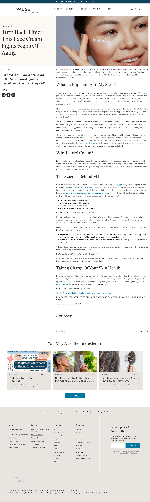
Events (56, 446)
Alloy (120, 184)
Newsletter (80, 436)
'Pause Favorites (14, 441)
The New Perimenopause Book (18, 430)
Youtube (79, 446)
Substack (79, 433)
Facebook (79, 449)
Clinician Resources (38, 448)
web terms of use (124, 453)
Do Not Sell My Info (72, 490)
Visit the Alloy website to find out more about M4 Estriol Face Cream (84, 293)
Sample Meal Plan (37, 441)
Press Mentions (81, 455)
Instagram (79, 439)
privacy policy (134, 453)
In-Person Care (59, 436)
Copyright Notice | (14, 490)
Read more (75, 396)
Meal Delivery (13, 448)
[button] (71, 9)
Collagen (143, 93)
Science (34, 451)
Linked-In (79, 452)
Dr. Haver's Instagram (84, 442)
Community (35, 438)
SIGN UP (133, 446)
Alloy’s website (62, 284)
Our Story (57, 429)
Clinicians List (36, 444)
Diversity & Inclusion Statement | (55, 490)
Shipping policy (79, 493)
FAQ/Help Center (60, 462)
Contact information (92, 493)
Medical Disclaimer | (27, 490)
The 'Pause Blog (37, 435)
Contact (56, 458)
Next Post (144, 331)
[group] (29, 370)
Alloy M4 (91, 143)
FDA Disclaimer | (39, 490)
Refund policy (45, 493)
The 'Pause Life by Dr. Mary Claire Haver (26, 493)
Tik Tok (78, 429)
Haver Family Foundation (62, 433)
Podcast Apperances (83, 458)
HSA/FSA (57, 455)
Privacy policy (56, 493)
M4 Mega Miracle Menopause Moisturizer (89, 187)
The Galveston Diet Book (17, 444)
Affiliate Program (60, 449)
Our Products (13, 438)
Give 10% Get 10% (60, 452)
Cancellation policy (106, 493)
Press (55, 439)
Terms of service (67, 493)
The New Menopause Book (18, 435)
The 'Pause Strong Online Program (40, 430)
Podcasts (57, 442)
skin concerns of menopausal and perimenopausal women (83, 193)
